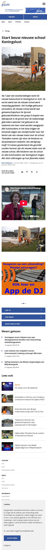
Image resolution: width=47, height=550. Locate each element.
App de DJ (5, 488)
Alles (3, 22)
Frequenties (6, 500)
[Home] (12, 4)
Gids (3, 467)
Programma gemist (8, 470)
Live (3, 464)
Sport (10, 22)
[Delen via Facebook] (27, 172)
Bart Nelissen (7, 163)
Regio (35, 17)
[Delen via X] (31, 172)
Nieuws (12, 17)
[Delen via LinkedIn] (22, 172)
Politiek (18, 22)
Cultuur (26, 22)
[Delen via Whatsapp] (36, 172)
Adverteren (6, 496)
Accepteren (12, 538)
